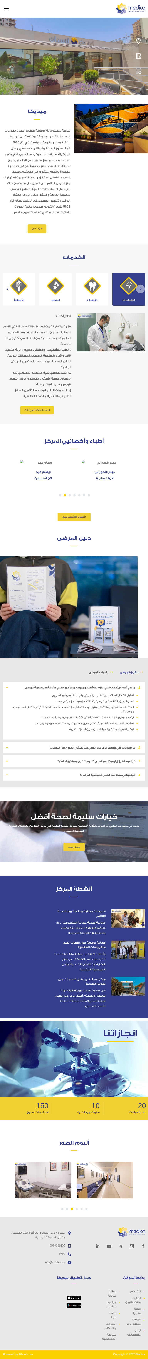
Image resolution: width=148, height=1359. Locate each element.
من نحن (37, 228)
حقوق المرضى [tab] (129, 672)
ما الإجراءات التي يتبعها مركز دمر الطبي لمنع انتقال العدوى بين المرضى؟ (95, 747)
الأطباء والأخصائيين (74, 516)
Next (140, 289)
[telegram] (120, 1246)
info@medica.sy (55, 1262)
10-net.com (26, 1354)
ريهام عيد (43, 472)
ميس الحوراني (105, 472)
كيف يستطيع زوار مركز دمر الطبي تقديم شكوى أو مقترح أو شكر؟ (98, 761)
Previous (7, 289)
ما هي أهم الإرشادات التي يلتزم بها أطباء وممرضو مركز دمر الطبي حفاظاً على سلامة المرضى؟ (82, 687)
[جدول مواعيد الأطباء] (138, 71)
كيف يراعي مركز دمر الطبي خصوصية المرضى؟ (110, 775)
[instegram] (132, 1246)
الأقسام (135, 1291)
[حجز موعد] (138, 56)
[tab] (128, 289)
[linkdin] (97, 1246)
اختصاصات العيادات (37, 410)
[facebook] (143, 1246)
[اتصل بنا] (138, 41)
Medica (140, 1354)
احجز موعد (74, 847)
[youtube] (109, 1246)
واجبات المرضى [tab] (98, 672)
